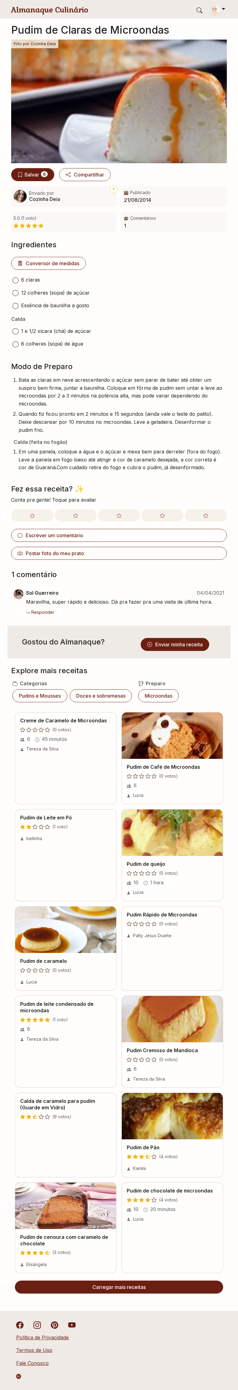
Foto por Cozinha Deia (35, 43)
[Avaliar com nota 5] (206, 515)
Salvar (35, 175)
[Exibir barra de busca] (199, 10)
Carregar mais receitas (119, 1287)
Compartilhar (89, 175)
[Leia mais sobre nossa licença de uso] (18, 1376)
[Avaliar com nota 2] (76, 515)
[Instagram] (37, 1324)
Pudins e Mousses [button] (40, 696)
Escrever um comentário (54, 535)
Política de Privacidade (42, 1337)
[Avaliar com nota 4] (162, 515)
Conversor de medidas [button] (52, 263)
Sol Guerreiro (42, 593)
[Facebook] (20, 1324)
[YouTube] (72, 1324)
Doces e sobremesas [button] (101, 696)
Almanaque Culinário (49, 10)
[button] (174, 222)
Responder (42, 612)
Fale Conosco (32, 1363)
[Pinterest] (54, 1324)
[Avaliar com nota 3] (119, 515)
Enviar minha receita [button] (179, 644)
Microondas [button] (158, 696)
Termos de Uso (34, 1350)
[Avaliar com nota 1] (32, 515)
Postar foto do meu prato (55, 553)
